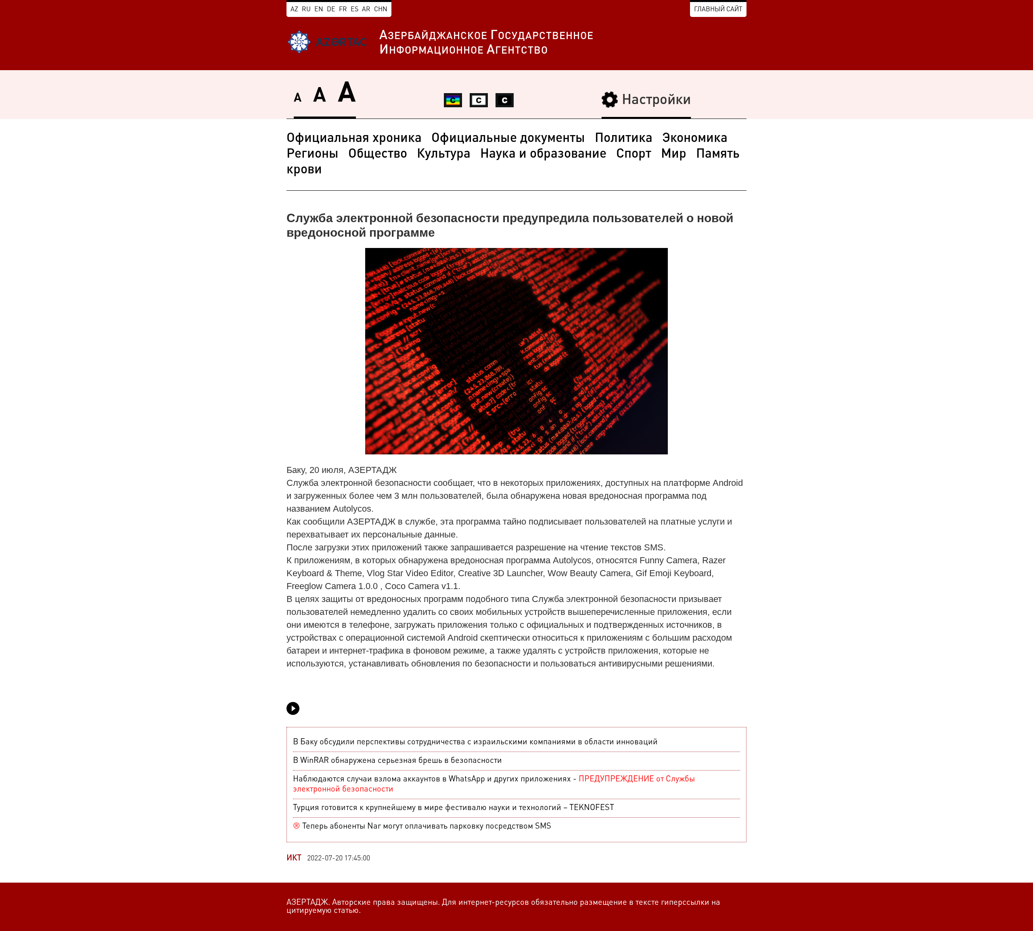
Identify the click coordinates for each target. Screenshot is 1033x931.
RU (306, 9)
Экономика (695, 138)
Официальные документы (508, 138)
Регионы (312, 154)
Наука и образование (543, 154)
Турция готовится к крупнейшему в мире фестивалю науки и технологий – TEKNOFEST (453, 808)
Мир (673, 154)
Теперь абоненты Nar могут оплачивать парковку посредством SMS (422, 827)
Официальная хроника (354, 138)
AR (366, 9)
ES (354, 9)
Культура (443, 154)
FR (343, 9)
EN (318, 9)
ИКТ (293, 858)
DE (331, 9)
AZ (294, 9)
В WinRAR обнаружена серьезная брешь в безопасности (397, 761)
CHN (380, 9)
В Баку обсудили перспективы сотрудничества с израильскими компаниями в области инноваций (475, 742)
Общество (377, 154)
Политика (623, 138)
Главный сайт (718, 9)
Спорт (633, 154)
